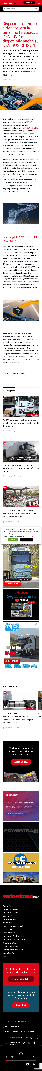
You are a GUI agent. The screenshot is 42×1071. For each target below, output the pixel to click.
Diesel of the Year (10, 943)
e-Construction (9, 933)
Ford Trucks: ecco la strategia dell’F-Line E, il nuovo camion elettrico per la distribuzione (21, 423)
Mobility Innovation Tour (13, 949)
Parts (17, 727)
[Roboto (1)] (21, 604)
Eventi (17, 521)
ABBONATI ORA (21, 762)
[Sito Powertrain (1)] (21, 837)
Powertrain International (13, 926)
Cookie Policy (29, 536)
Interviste (18, 431)
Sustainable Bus (9, 919)
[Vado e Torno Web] (10, 3)
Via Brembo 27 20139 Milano (17, 1022)
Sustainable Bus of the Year (14, 939)
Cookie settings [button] (27, 540)
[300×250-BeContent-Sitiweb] (21, 806)
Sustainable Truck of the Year (15, 936)
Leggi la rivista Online (21, 979)
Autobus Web (8, 916)
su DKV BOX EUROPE (28, 128)
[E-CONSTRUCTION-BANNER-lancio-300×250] (21, 868)
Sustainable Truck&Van (12, 912)
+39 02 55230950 (12, 1026)
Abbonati (29, 2)
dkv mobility (18, 373)
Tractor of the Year (10, 946)
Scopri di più (21, 1005)
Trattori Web (8, 929)
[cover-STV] (21, 645)
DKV (6, 373)
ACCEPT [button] (12, 540)
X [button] (37, 529)
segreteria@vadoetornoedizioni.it (20, 1031)
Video (22, 476)
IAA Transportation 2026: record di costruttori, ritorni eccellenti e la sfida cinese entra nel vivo (21, 513)
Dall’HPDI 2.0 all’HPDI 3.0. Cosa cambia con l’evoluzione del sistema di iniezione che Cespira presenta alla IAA (18, 718)
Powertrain (7, 923)
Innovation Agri (9, 953)
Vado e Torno (8, 906)
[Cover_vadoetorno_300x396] (21, 563)
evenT (5, 956)
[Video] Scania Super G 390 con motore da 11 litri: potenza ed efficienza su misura (21, 468)
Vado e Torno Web (10, 909)
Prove (17, 476)
